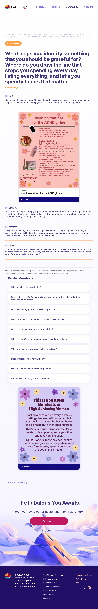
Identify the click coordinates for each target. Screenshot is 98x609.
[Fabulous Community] (16, 7)
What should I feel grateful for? (26, 287)
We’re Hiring (80, 579)
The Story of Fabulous (53, 575)
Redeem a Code (50, 583)
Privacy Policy (49, 590)
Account (88, 7)
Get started (49, 521)
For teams (40, 7)
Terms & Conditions (51, 586)
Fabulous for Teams (84, 575)
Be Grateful (21, 34)
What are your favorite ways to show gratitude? (34, 349)
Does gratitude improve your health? (28, 359)
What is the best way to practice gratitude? (31, 368)
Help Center (48, 594)
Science (55, 7)
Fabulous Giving (50, 579)
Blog (77, 583)
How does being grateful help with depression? (34, 309)
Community (72, 7)
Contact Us (48, 598)
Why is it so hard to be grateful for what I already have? (37, 319)
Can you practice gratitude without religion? (32, 329)
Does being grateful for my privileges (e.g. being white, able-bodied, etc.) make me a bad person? (46, 298)
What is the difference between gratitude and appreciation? (40, 339)
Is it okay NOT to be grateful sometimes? (31, 378)
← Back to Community (16, 482)
